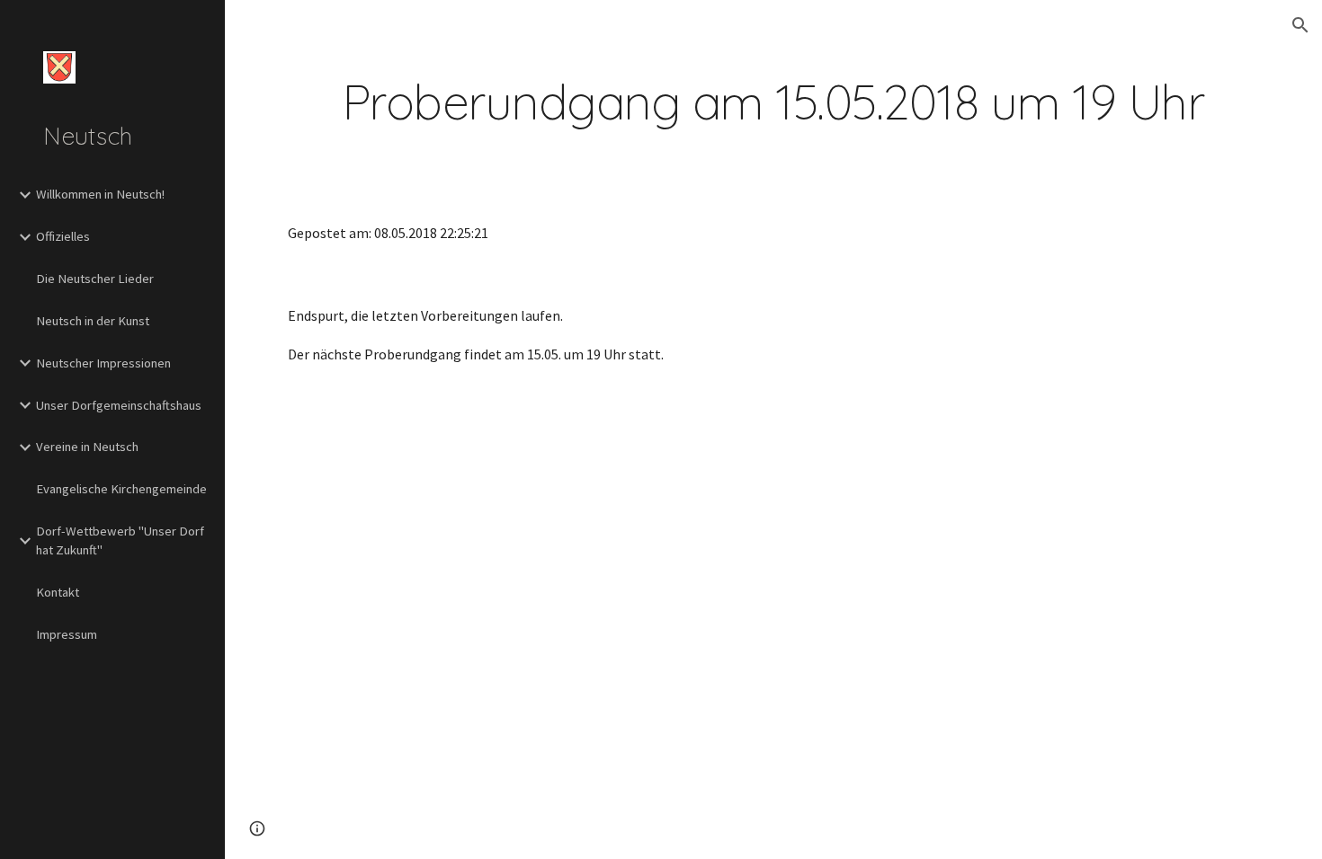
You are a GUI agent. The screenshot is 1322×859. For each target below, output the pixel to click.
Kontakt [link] (57, 592)
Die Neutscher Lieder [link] (95, 278)
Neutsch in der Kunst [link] (92, 321)
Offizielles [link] (63, 236)
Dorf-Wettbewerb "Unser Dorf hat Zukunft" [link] (120, 540)
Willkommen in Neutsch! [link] (100, 194)
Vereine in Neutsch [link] (87, 446)
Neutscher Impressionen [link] (103, 363)
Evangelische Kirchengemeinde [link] (121, 489)
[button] (1300, 25)
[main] (773, 101)
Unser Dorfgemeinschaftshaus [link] (118, 405)
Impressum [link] (66, 634)
